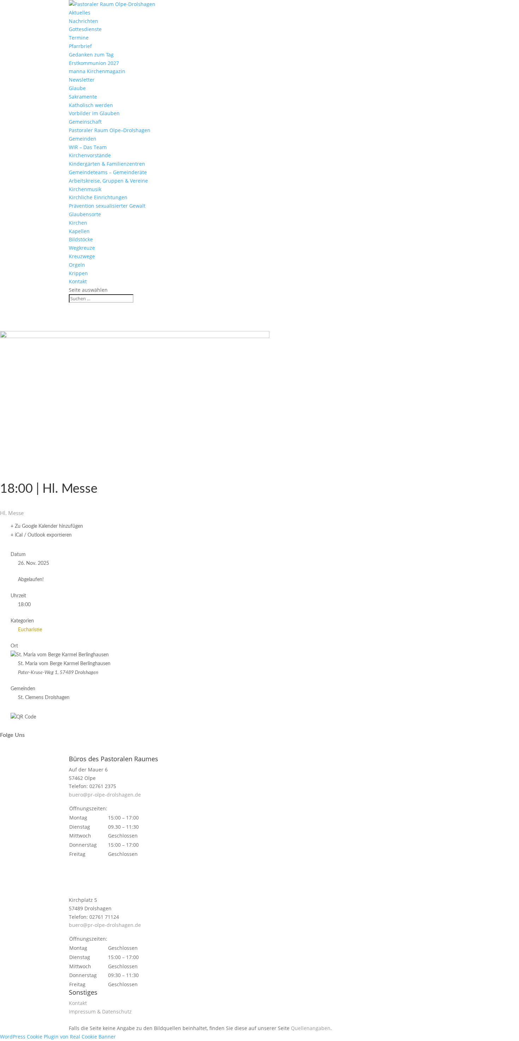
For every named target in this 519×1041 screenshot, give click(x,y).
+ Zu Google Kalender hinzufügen (47, 526)
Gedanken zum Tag (91, 54)
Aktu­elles (79, 12)
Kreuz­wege (82, 256)
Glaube (77, 88)
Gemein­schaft (85, 121)
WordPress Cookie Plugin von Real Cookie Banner (58, 1036)
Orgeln (77, 264)
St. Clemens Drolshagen (44, 697)
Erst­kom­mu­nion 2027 (94, 63)
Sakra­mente (83, 96)
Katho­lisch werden (91, 105)
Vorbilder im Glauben (94, 113)
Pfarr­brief (80, 46)
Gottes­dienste (85, 29)
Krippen (78, 273)
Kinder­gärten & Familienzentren (107, 163)
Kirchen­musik (85, 189)
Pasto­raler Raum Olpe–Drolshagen (109, 130)
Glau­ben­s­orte (85, 214)
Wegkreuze (82, 247)
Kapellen (79, 231)
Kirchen (78, 222)
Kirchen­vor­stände (90, 155)
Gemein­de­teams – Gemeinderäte (108, 172)
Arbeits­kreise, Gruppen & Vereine (108, 180)
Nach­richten (83, 21)
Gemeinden (82, 138)
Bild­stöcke (81, 239)
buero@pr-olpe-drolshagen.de (105, 794)
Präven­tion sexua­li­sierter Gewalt (107, 205)
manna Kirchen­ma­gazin (97, 71)
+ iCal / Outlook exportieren (41, 535)
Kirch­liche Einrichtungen (98, 197)
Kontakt (78, 281)
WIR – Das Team (88, 147)
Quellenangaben (310, 1028)
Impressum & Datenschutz (100, 1011)
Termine (79, 37)
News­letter (82, 79)
